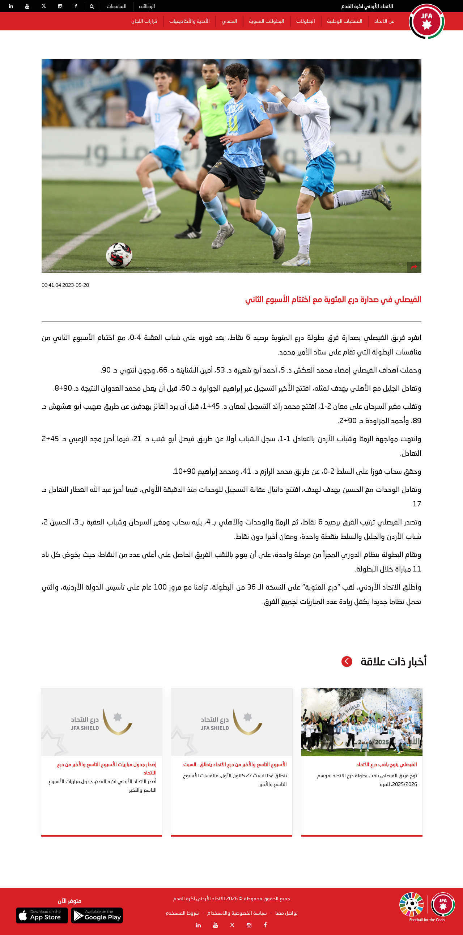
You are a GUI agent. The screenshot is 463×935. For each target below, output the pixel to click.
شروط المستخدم (182, 913)
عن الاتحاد (384, 21)
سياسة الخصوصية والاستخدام (237, 913)
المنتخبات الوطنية (344, 21)
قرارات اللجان (144, 21)
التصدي (229, 21)
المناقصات (116, 6)
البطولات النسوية (266, 21)
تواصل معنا (286, 913)
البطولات (305, 21)
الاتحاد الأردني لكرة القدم (367, 6)
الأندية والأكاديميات (189, 21)
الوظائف (147, 6)
